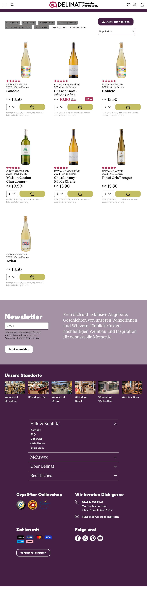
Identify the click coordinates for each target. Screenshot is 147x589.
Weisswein (13, 22)
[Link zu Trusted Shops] (21, 505)
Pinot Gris (30, 22)
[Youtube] (100, 538)
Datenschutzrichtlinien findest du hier (22, 338)
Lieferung (36, 438)
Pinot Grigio (47, 22)
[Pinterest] (93, 538)
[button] (6, 4)
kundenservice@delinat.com (100, 516)
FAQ (33, 434)
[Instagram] (85, 538)
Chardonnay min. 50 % (19, 27)
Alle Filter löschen (78, 27)
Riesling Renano (68, 22)
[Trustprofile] (39, 505)
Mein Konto (37, 443)
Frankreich (42, 27)
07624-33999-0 (92, 502)
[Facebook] (78, 538)
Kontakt (35, 430)
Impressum (37, 447)
